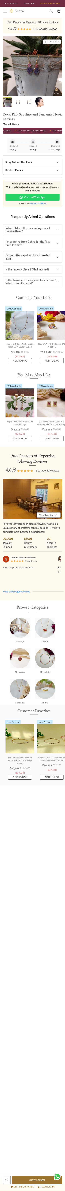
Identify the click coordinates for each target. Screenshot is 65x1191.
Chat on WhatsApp (34, 197)
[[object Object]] (7, 1180)
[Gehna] (20, 11)
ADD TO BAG (20, 360)
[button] (32, 162)
